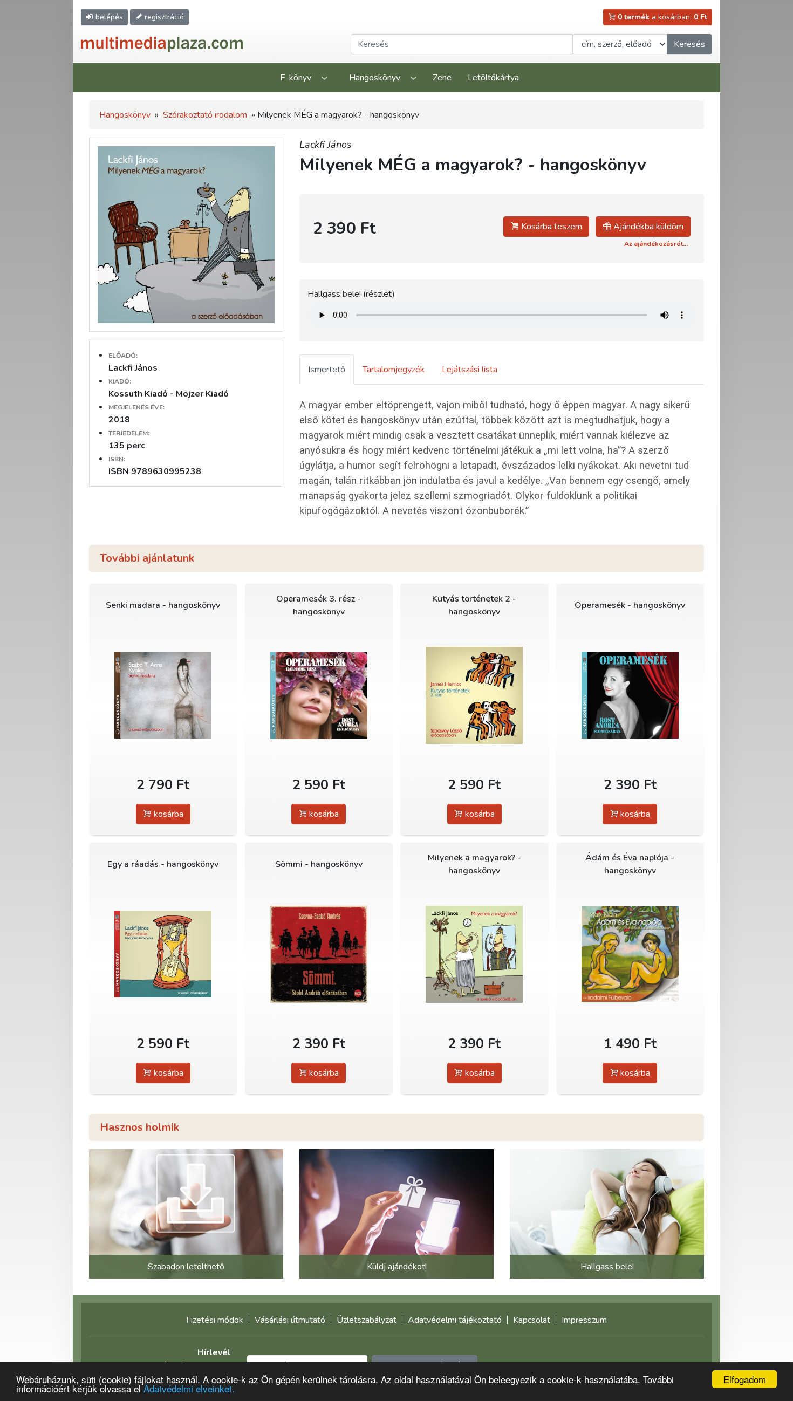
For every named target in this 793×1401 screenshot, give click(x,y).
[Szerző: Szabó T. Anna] (163, 695)
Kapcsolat (531, 1320)
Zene (442, 78)
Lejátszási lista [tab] (469, 369)
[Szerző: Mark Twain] (630, 954)
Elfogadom (744, 1379)
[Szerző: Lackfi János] (163, 954)
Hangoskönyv (374, 78)
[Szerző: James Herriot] (474, 695)
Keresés (689, 44)
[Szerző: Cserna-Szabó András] (319, 954)
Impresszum (584, 1320)
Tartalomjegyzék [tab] (394, 369)
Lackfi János (133, 368)
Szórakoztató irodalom (205, 115)
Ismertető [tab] (326, 369)
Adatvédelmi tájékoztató (455, 1320)
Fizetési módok (214, 1320)
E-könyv (295, 78)
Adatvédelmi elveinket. (189, 1388)
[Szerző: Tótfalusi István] (319, 695)
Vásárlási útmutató (290, 1320)
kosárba (167, 814)
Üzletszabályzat (366, 1320)
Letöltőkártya (493, 78)
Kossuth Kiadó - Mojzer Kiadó (168, 394)
